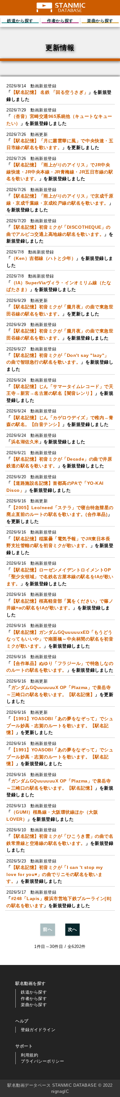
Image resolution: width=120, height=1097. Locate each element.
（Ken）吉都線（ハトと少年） (43, 258)
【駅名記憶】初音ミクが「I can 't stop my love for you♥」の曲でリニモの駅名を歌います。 (54, 874)
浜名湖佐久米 (25, 441)
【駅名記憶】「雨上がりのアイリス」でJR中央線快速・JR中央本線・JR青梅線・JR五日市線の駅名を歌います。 (59, 171)
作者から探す (34, 998)
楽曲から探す (34, 1004)
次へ (72, 929)
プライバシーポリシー (42, 1061)
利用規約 (29, 1055)
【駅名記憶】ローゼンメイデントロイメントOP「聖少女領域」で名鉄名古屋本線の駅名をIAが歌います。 (60, 576)
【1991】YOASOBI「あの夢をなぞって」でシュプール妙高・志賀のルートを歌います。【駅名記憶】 (59, 725)
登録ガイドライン (38, 1029)
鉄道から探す (34, 992)
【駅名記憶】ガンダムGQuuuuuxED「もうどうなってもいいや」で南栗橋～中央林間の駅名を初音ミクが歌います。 (59, 639)
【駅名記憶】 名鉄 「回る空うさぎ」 (50, 92)
